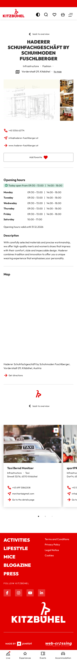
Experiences (25, 658)
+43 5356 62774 (16, 130)
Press (11, 573)
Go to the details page (23, 499)
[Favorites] (56, 430)
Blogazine (17, 565)
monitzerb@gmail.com (23, 493)
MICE (9, 557)
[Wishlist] (54, 14)
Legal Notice (52, 550)
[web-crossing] (58, 644)
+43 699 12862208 (21, 487)
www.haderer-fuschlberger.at (23, 145)
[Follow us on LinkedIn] (41, 592)
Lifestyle (16, 548)
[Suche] (45, 14)
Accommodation (63, 658)
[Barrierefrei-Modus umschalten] (38, 14)
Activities (17, 540)
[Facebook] (7, 592)
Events (43, 658)
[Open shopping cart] (62, 14)
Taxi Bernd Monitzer (20, 468)
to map (58, 71)
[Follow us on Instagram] (18, 592)
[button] (70, 14)
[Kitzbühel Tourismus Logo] (13, 13)
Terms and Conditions (57, 539)
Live (8, 658)
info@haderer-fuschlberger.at (23, 138)
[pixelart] (18, 644)
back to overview (41, 34)
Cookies (49, 555)
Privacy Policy (52, 544)
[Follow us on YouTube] (30, 592)
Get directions (16, 375)
